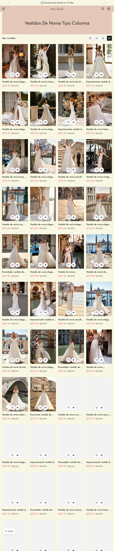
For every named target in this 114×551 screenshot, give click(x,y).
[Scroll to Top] (108, 536)
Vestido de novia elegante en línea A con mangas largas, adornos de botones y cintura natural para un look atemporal (15, 129)
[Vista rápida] (17, 74)
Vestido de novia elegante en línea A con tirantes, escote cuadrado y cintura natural (15, 81)
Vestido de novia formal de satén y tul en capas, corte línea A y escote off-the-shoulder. (14, 367)
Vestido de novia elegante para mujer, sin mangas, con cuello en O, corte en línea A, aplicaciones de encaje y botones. (71, 224)
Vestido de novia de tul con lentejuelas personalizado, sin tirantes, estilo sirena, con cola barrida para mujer (70, 81)
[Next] (105, 3)
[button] (109, 9)
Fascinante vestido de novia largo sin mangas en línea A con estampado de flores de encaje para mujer (43, 414)
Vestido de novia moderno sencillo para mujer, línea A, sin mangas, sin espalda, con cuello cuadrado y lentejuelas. (98, 367)
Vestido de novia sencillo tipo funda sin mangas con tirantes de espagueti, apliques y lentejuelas (71, 319)
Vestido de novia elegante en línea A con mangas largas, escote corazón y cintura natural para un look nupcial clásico (99, 319)
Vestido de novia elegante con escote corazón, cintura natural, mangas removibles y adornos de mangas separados (43, 272)
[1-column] (90, 38)
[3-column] (103, 38)
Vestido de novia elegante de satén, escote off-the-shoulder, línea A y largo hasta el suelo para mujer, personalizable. (15, 462)
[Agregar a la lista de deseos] (12, 74)
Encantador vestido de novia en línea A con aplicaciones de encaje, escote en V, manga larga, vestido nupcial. (15, 272)
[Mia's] (57, 9)
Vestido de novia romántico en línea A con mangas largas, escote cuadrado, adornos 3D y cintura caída (70, 272)
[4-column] (109, 38)
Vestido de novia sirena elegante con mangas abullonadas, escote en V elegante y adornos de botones (70, 510)
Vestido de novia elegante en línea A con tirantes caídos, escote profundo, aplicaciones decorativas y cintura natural (99, 224)
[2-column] (96, 38)
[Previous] (9, 3)
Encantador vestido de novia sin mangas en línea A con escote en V (43, 510)
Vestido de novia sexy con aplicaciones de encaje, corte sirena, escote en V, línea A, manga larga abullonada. (99, 414)
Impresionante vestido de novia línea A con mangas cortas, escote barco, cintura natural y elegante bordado (43, 319)
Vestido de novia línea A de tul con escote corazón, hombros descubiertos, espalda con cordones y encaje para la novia (99, 129)
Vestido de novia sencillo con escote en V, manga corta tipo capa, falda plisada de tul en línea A (70, 177)
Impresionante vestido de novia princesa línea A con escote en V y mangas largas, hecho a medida (42, 462)
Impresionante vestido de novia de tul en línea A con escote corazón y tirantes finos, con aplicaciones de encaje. (14, 510)
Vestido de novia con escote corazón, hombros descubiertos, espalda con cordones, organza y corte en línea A (15, 224)
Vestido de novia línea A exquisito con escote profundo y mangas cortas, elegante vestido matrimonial (98, 510)
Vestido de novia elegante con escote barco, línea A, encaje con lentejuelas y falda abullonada (43, 129)
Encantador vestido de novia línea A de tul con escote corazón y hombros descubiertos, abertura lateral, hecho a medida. (70, 462)
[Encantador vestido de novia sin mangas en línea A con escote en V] (43, 489)
